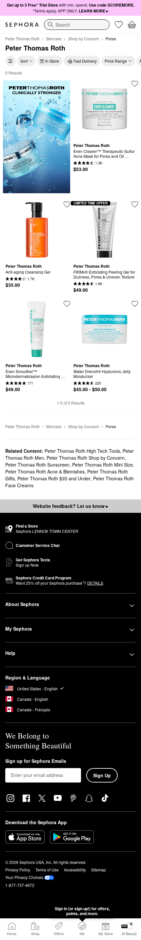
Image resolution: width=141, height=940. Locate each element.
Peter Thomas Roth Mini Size (102, 464)
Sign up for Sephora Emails (35, 761)
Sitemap (98, 869)
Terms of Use (47, 869)
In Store (52, 61)
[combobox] (77, 24)
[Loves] (118, 24)
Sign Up (102, 775)
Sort (24, 61)
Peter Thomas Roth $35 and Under (54, 478)
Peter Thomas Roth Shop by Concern (86, 457)
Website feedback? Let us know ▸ (70, 506)
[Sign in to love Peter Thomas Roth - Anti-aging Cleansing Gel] (67, 204)
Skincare (54, 38)
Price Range (116, 61)
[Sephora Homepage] (22, 24)
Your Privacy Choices (24, 877)
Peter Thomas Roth (22, 38)
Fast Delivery (85, 61)
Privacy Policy (17, 869)
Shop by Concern (83, 38)
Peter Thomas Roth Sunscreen (37, 464)
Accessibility (75, 869)
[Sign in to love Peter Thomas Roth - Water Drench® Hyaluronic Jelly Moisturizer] (135, 304)
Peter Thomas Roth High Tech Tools (82, 451)
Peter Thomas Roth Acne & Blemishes (45, 471)
